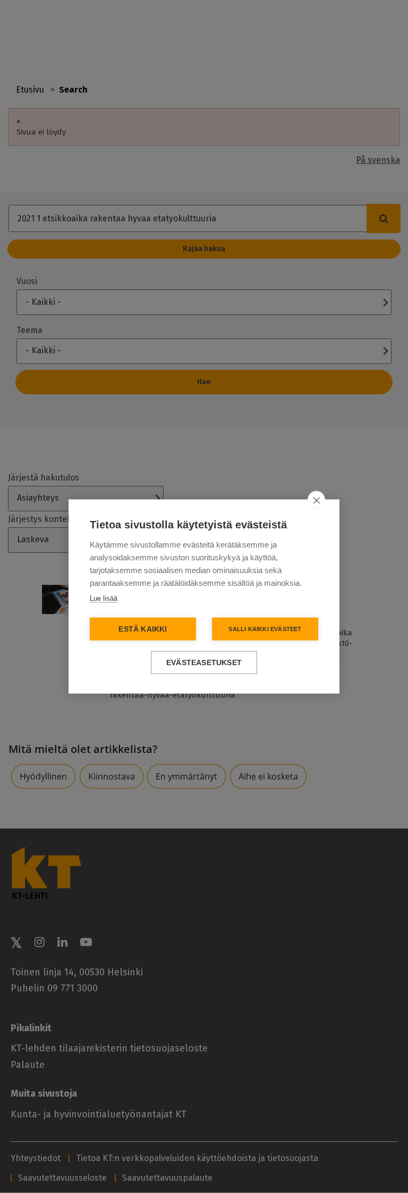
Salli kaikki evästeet (264, 629)
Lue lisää (103, 598)
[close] (316, 500)
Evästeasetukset (204, 663)
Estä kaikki (142, 629)
